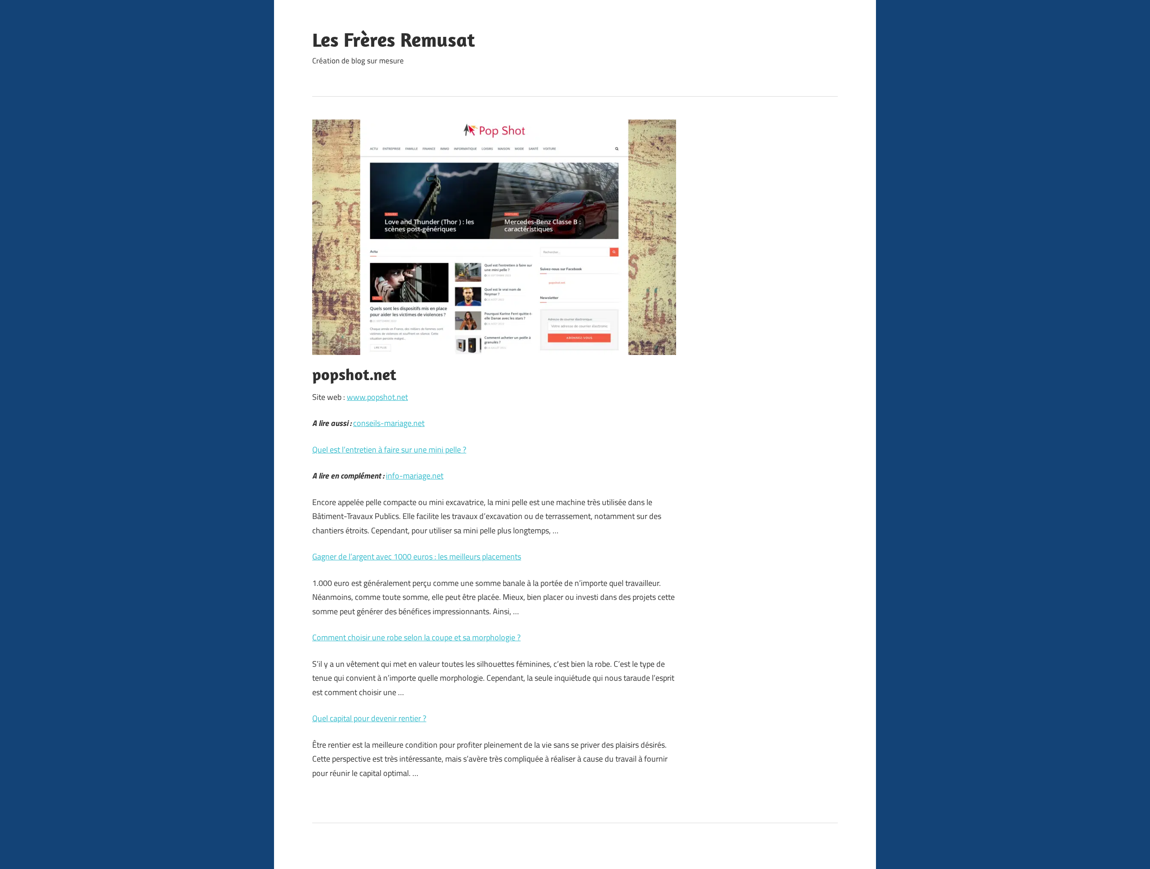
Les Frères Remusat (393, 39)
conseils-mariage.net (389, 423)
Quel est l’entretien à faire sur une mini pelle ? (389, 449)
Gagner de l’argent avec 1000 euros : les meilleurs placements (416, 556)
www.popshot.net (377, 397)
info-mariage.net (414, 476)
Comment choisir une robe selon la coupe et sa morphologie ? (416, 637)
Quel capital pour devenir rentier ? (369, 718)
